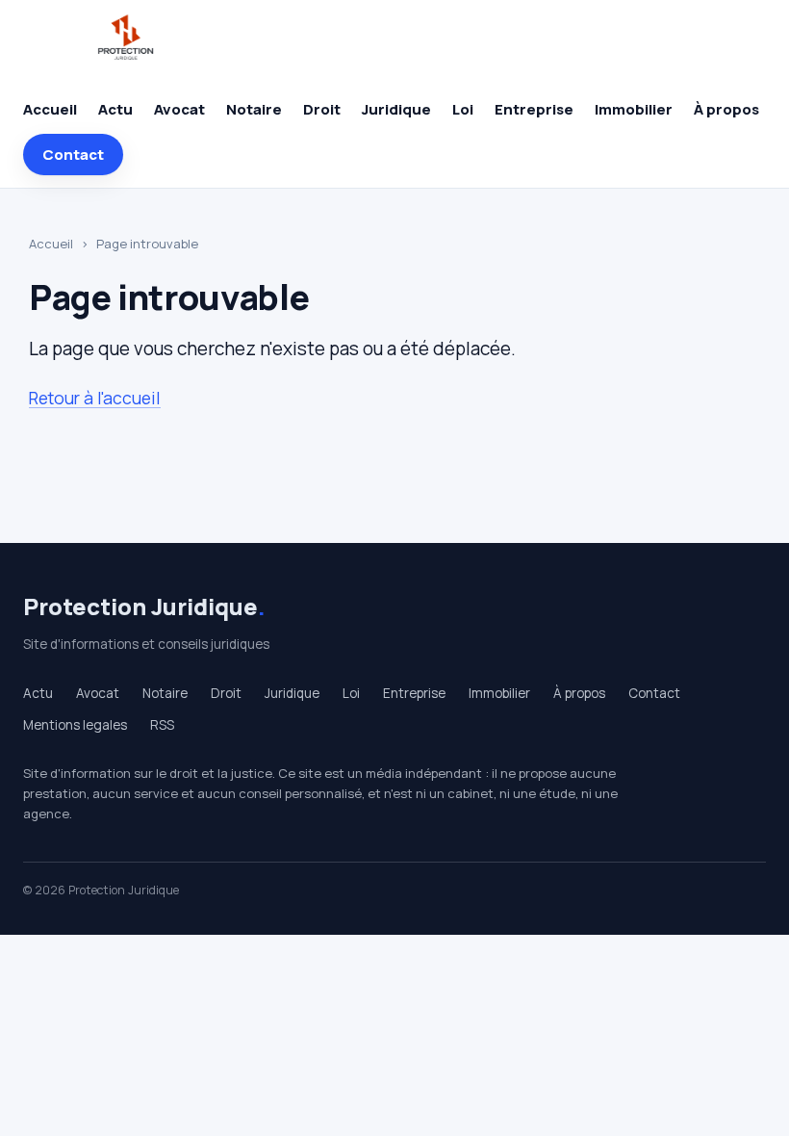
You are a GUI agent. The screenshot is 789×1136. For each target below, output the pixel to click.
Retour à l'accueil (95, 397)
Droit (322, 109)
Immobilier (634, 109)
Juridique (396, 109)
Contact (73, 154)
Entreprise (534, 109)
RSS (162, 725)
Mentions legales (75, 725)
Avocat (179, 109)
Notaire (254, 109)
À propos (726, 109)
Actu (115, 109)
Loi (462, 109)
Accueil (50, 109)
